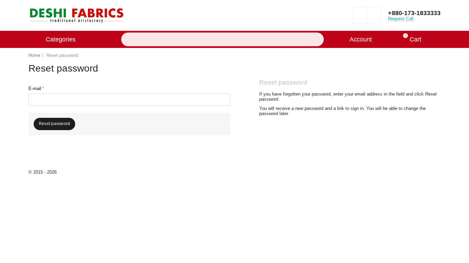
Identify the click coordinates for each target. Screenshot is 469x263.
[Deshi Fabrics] (76, 14)
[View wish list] (359, 17)
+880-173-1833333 (414, 13)
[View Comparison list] (373, 17)
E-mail (34, 88)
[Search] (317, 39)
